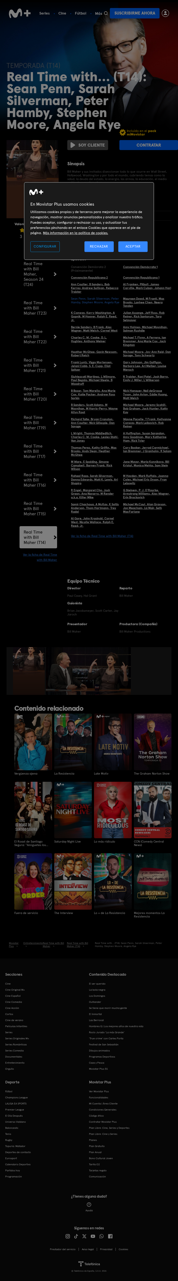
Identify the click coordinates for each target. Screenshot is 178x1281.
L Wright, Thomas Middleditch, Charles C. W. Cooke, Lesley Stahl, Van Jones (95, 436)
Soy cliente (91, 145)
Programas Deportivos (102, 1056)
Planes (93, 1140)
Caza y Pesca (96, 1062)
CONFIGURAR (45, 246)
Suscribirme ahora (134, 13)
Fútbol (80, 13)
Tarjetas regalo (98, 1170)
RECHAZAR (99, 246)
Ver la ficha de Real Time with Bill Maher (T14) (102, 536)
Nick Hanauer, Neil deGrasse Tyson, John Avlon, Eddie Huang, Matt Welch (145, 394)
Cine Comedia (13, 1001)
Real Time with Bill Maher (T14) (35, 537)
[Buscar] (106, 13)
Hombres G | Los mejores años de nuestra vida (116, 1026)
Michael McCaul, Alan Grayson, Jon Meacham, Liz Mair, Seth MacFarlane (144, 507)
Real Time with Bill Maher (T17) (34, 451)
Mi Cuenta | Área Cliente (103, 1103)
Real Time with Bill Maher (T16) (35, 480)
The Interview (63, 913)
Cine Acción (12, 1008)
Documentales (13, 1056)
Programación (13, 1176)
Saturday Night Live (67, 841)
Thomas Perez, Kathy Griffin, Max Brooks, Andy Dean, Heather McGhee (94, 451)
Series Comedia (14, 1050)
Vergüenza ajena (25, 773)
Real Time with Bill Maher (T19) (35, 422)
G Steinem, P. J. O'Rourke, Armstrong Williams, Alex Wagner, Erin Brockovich (146, 493)
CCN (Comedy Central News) (149, 843)
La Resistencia (64, 773)
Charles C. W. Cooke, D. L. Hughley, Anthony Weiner (89, 339)
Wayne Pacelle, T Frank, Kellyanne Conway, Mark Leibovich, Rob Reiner (147, 422)
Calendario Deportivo (18, 1164)
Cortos (9, 1014)
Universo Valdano (15, 1121)
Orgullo (9, 1068)
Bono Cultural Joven (101, 1158)
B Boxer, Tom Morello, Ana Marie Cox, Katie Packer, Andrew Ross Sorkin (93, 394)
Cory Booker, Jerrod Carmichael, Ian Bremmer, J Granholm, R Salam (147, 449)
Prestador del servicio (63, 1249)
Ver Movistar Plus (99, 1091)
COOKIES (123, 1249)
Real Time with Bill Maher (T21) (35, 365)
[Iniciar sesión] (165, 13)
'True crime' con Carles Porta (106, 1038)
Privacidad (106, 1249)
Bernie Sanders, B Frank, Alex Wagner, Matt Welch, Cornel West (94, 328)
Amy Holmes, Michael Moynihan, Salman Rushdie (145, 328)
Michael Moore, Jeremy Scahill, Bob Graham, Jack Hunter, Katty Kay (145, 408)
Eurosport (11, 1158)
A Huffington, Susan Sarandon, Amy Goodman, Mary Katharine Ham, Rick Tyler (144, 436)
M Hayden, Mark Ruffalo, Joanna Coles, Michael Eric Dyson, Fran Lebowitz (145, 479)
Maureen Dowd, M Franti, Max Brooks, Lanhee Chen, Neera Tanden (143, 302)
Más (98, 13)
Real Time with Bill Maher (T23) (35, 308)
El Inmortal (95, 1014)
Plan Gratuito (97, 1146)
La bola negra (97, 989)
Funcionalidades (98, 1097)
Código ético (96, 1115)
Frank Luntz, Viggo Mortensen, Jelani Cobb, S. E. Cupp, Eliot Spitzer (92, 365)
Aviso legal (88, 1249)
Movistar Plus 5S (98, 1068)
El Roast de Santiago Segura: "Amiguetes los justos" (30, 843)
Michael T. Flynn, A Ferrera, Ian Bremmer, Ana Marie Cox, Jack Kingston (144, 341)
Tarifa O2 (94, 1164)
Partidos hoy (12, 1170)
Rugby (8, 1140)
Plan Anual (95, 1152)
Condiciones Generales (102, 1109)
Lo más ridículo (104, 841)
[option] (29, 671)
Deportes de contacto (18, 1152)
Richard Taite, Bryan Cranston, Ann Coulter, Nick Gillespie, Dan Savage (93, 422)
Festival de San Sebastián (104, 1044)
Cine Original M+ (15, 989)
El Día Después (14, 1115)
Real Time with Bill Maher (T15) (35, 508)
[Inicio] (20, 13)
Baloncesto (11, 1127)
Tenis (8, 1134)
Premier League (14, 1109)
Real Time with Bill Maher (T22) (35, 336)
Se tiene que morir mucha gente (108, 1008)
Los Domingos (97, 995)
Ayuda (89, 1210)
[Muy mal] (22, 230)
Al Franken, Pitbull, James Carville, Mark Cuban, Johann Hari (147, 286)
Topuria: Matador (15, 1146)
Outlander (95, 1001)
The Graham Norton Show (152, 773)
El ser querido (97, 983)
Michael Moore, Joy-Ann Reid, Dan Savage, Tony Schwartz (147, 353)
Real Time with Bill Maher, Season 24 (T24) (34, 274)
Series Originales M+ (17, 1038)
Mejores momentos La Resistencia (149, 914)
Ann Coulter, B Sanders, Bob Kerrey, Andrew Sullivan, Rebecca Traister (94, 288)
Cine (62, 13)
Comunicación (97, 1176)
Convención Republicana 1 (141, 277)
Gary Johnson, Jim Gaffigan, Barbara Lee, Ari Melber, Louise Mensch (144, 365)
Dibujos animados (99, 1050)
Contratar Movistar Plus (103, 1121)
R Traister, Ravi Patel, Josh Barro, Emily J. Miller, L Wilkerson (146, 378)
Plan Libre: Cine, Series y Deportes (109, 1127)
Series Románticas (16, 1044)
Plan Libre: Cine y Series (103, 1134)
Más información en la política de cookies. (75, 233)
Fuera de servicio (26, 913)
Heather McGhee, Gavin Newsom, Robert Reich (94, 353)
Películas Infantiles (16, 1026)
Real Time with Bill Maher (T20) (35, 394)
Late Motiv (101, 773)
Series (44, 13)
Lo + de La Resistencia (109, 913)
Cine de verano (14, 1020)
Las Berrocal (96, 1020)
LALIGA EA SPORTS (15, 1103)
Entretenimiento (15, 1062)
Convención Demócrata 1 (140, 267)
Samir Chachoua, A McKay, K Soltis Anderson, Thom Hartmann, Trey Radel (95, 507)
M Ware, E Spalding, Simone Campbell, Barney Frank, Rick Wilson (91, 465)
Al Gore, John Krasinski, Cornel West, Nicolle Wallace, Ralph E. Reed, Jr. (92, 522)
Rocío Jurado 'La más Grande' (106, 1032)
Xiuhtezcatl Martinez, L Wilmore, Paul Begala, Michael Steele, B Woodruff (93, 380)
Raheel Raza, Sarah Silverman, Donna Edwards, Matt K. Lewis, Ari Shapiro (94, 479)
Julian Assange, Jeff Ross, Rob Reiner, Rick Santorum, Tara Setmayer (144, 316)
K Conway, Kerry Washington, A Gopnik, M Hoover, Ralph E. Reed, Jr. (94, 316)
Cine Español (13, 995)
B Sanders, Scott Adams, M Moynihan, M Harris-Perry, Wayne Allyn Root (94, 408)
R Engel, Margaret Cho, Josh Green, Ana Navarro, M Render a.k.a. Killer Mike (92, 493)
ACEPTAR (133, 246)
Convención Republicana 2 (89, 277)
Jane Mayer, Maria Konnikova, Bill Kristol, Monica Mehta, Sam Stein (146, 463)
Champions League (16, 1097)
